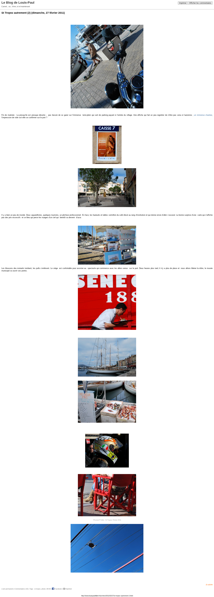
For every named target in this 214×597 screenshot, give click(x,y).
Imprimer (182, 3)
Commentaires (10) (21, 589)
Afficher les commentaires (200, 3)
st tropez (37, 589)
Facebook (58, 589)
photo (43, 589)
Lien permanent (7, 589)
